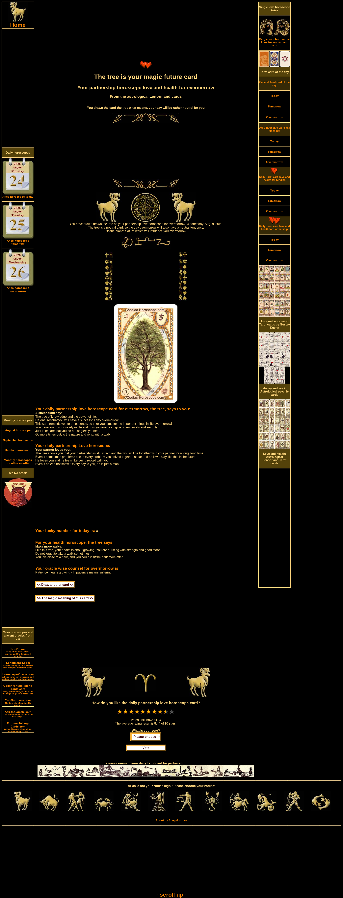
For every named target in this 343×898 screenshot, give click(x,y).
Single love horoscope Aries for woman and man (274, 42)
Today (274, 95)
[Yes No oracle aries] (18, 506)
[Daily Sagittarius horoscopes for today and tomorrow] (239, 810)
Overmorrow (274, 117)
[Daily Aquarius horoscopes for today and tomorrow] (294, 810)
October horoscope (18, 450)
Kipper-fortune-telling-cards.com (18, 689)
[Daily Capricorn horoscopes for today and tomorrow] (267, 810)
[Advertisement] (18, 88)
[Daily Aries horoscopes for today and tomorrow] (22, 810)
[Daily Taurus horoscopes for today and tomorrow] (49, 810)
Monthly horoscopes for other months (18, 461)
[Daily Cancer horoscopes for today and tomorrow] (104, 810)
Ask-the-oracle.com (18, 714)
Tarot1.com (18, 652)
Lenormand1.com (18, 665)
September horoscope (18, 440)
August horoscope (18, 430)
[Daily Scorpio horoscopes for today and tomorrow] (212, 810)
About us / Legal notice (171, 820)
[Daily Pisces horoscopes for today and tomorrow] (321, 810)
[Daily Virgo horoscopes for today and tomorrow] (158, 810)
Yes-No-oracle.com (18, 702)
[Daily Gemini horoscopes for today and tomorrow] (76, 810)
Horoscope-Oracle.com (18, 676)
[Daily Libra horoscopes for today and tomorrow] (185, 810)
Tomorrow (274, 106)
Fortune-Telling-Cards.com (18, 727)
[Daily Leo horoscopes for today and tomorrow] (131, 810)
